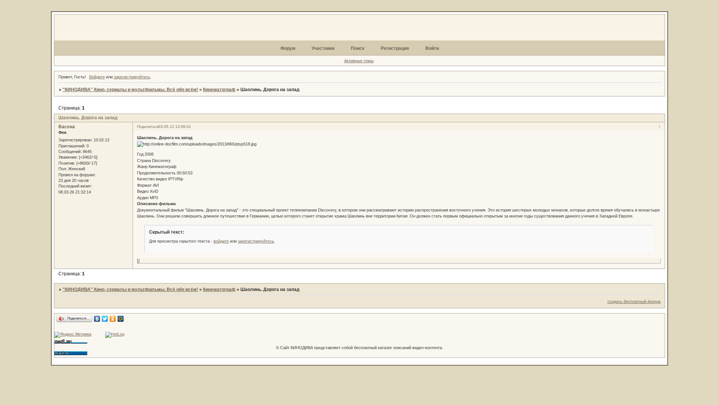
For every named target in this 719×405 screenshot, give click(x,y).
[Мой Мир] (121, 319)
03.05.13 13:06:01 (174, 126)
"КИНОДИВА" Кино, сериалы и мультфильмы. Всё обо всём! (130, 89)
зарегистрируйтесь (132, 77)
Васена (66, 126)
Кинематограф (219, 89)
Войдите (97, 77)
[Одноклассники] (113, 319)
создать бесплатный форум (634, 301)
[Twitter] (105, 319)
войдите (221, 241)
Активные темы (359, 60)
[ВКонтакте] (97, 319)
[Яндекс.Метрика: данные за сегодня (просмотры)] (72, 335)
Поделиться (147, 126)
